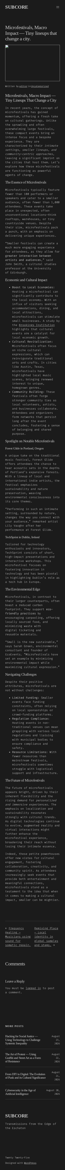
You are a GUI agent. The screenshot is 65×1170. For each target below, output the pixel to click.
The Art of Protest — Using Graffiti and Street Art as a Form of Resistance (23, 1057)
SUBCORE (16, 7)
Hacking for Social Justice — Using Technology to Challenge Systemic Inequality (22, 1039)
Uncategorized (40, 86)
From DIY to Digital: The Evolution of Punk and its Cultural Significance (25, 1075)
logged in (33, 988)
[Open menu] (58, 7)
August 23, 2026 (56, 1040)
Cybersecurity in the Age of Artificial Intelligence (20, 1091)
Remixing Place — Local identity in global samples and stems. (46, 936)
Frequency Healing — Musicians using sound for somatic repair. (18, 936)
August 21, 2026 (56, 1076)
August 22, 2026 (56, 1058)
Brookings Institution (37, 325)
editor (23, 86)
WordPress (30, 1163)
